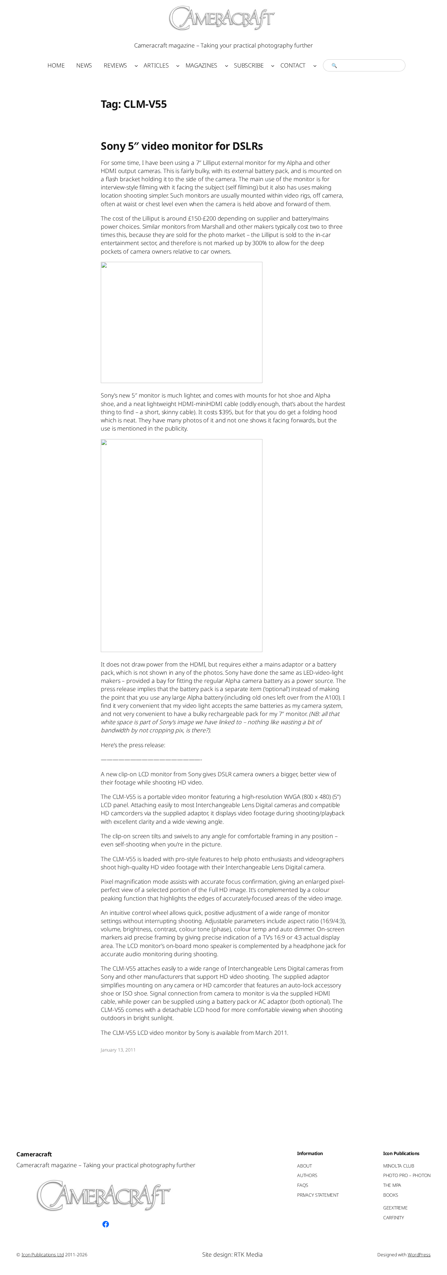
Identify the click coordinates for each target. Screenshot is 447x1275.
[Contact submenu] (315, 65)
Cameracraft (34, 1154)
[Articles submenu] (178, 65)
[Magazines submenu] (226, 65)
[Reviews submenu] (136, 65)
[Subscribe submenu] (273, 65)
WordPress (419, 1254)
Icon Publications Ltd (43, 1254)
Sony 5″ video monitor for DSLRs (182, 146)
